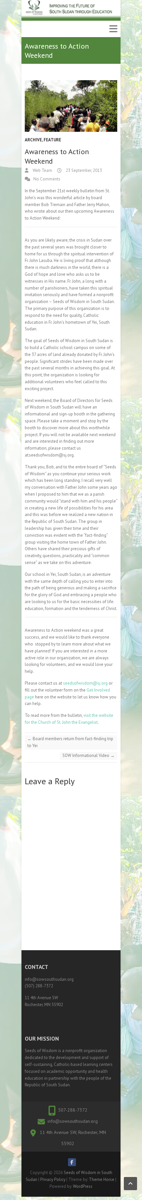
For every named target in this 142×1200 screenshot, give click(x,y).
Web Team (42, 170)
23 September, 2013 (83, 170)
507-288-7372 (73, 1110)
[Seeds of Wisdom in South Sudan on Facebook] (72, 1162)
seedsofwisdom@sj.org (85, 683)
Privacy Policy (52, 1179)
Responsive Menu (113, 28)
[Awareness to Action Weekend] (71, 106)
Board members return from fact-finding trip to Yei (70, 742)
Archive (33, 140)
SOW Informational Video (88, 755)
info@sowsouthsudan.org (73, 1121)
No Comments (46, 179)
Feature (52, 140)
